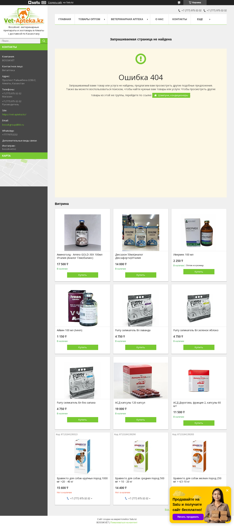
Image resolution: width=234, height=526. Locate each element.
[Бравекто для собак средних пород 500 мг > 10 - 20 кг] (140, 456)
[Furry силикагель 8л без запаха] (82, 380)
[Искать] (44, 41)
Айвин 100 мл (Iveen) (69, 330)
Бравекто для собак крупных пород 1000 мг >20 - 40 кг (82, 480)
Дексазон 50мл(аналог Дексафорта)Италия (129, 256)
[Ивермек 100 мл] (199, 232)
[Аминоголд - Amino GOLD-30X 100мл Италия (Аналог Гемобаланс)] (82, 232)
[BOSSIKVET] (24, 17)
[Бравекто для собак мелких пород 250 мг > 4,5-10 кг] (199, 456)
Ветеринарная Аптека (127, 19)
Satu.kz (133, 519)
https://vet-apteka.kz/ (14, 114)
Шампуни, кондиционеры (173, 95)
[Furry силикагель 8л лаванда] (140, 308)
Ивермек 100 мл (183, 254)
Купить (82, 275)
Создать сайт (55, 2)
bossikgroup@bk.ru (13, 124)
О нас (159, 19)
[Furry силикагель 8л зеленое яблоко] (199, 308)
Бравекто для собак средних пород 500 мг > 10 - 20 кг (139, 480)
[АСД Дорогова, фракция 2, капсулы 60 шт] (199, 380)
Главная (64, 19)
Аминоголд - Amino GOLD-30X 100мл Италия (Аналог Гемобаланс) (79, 256)
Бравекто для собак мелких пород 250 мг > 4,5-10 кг (197, 480)
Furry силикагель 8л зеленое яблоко (195, 330)
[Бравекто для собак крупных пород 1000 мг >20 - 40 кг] (82, 456)
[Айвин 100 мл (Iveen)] (82, 308)
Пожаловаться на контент (123, 522)
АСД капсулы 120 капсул (130, 402)
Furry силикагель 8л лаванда (132, 330)
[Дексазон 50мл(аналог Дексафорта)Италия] (140, 232)
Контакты (179, 19)
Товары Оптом (89, 19)
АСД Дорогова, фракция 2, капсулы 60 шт (197, 404)
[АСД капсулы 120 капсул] (140, 380)
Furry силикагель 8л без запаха (76, 402)
